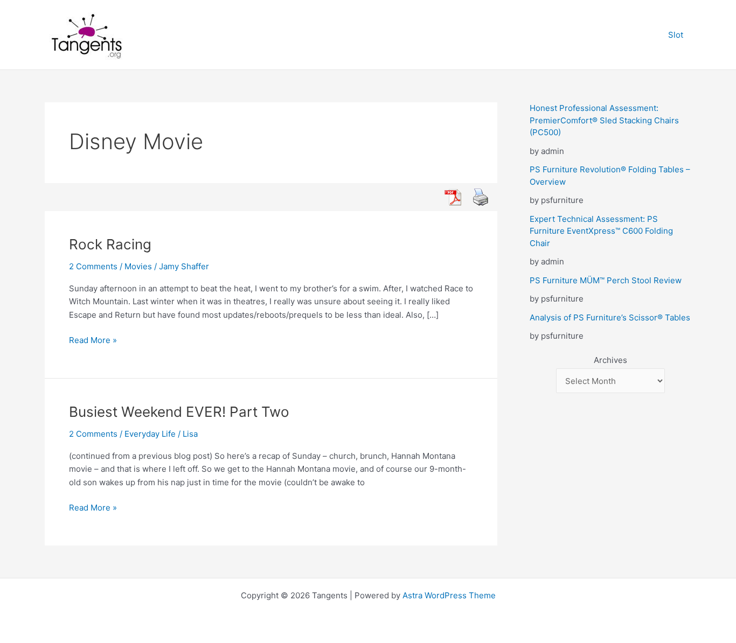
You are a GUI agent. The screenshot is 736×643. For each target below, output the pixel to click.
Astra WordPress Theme (449, 595)
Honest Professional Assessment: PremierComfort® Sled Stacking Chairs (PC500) (604, 120)
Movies (138, 266)
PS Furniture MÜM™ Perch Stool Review (606, 280)
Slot (675, 35)
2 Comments (93, 266)
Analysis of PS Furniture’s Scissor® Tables (610, 317)
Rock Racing (110, 244)
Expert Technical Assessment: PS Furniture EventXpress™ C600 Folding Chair (601, 231)
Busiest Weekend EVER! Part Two (179, 411)
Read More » (93, 340)
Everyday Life (150, 434)
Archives (610, 360)
